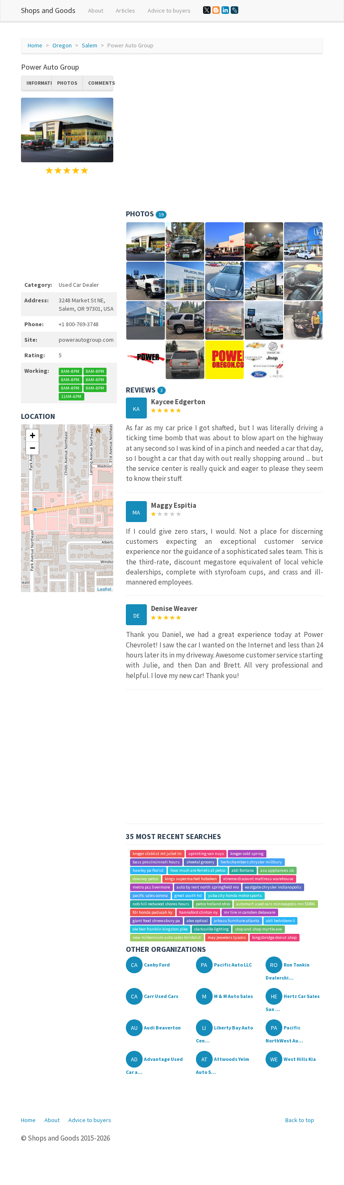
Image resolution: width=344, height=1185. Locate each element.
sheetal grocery (200, 862)
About (95, 10)
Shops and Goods (48, 10)
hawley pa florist (148, 870)
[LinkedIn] (225, 10)
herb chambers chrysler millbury (251, 862)
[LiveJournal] (234, 10)
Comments (100, 83)
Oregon (62, 45)
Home (35, 45)
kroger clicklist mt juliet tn (157, 853)
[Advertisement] (67, 226)
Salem (89, 45)
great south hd (188, 895)
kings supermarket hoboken (191, 878)
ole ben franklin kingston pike (160, 929)
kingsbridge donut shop (274, 937)
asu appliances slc (277, 870)
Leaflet (104, 588)
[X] (207, 10)
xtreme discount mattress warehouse (258, 878)
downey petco (145, 878)
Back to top (299, 1120)
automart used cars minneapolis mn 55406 (275, 904)
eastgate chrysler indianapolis (273, 887)
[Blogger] (216, 10)
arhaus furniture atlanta (236, 920)
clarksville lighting (211, 929)
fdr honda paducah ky (152, 912)
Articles (125, 10)
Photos (67, 83)
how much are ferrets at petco (197, 870)
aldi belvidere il (280, 920)
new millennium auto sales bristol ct (167, 937)
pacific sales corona (150, 895)
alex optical (197, 920)
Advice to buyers (169, 10)
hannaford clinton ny (198, 912)
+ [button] (32, 435)
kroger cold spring (246, 853)
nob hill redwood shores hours (161, 904)
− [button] (32, 448)
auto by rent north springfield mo (208, 887)
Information (39, 83)
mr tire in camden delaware (249, 912)
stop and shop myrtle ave (258, 929)
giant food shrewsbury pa (156, 920)
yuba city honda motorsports (235, 895)
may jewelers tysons (227, 937)
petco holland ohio (213, 904)
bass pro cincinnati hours (156, 862)
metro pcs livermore (151, 887)
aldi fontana (243, 870)
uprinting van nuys (206, 853)
